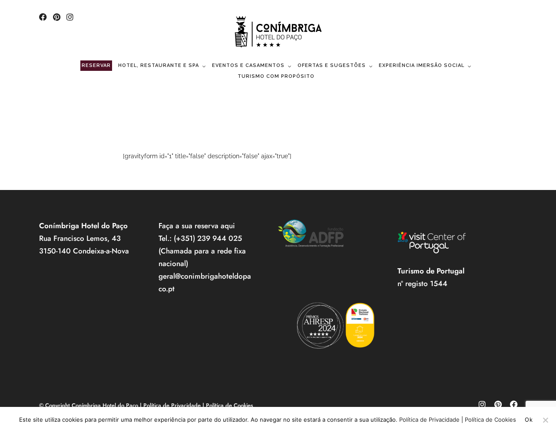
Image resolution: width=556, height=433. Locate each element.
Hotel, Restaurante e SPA (158, 65)
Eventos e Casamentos (248, 65)
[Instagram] (69, 17)
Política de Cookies (229, 405)
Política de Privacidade (172, 405)
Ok (529, 419)
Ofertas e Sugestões (332, 65)
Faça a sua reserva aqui (197, 225)
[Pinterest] (56, 17)
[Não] (545, 420)
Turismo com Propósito (276, 76)
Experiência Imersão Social (421, 65)
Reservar (96, 65)
